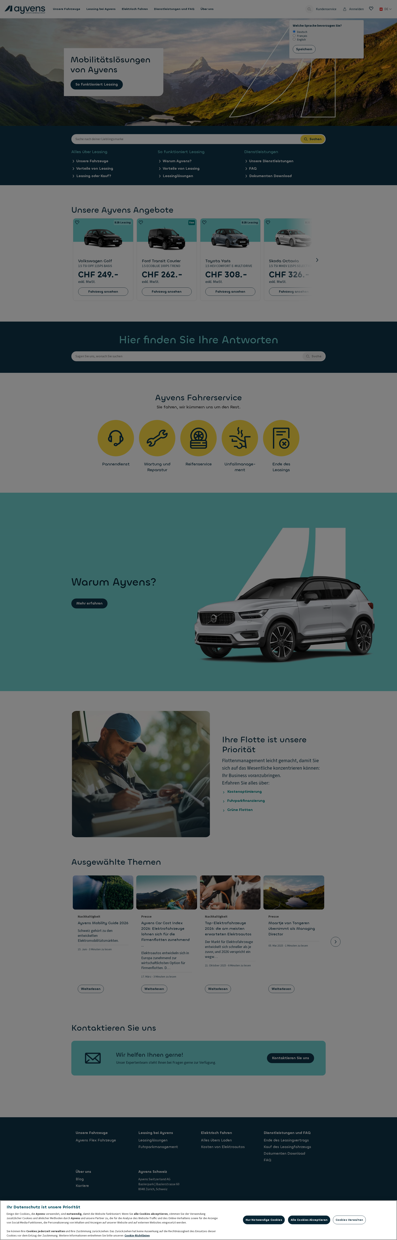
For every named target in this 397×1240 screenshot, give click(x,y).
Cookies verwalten (349, 1220)
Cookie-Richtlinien (137, 1236)
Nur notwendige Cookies (264, 1220)
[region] (198, 1220)
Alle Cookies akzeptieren (309, 1220)
